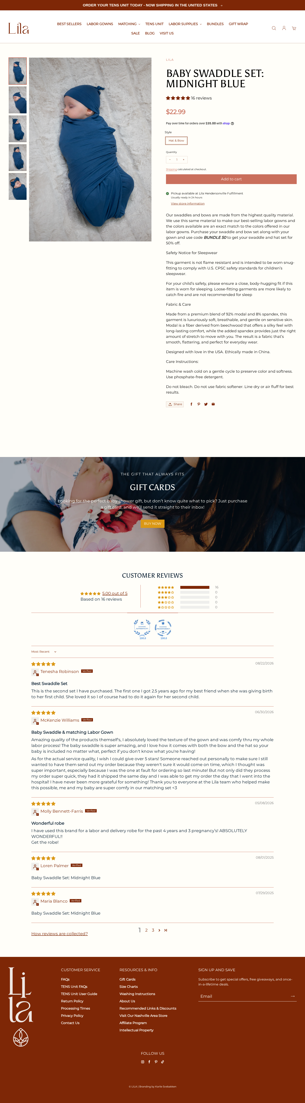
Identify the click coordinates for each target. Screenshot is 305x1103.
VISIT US (167, 33)
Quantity (171, 152)
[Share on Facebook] (191, 404)
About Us (127, 1001)
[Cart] (294, 28)
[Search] (273, 28)
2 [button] (146, 930)
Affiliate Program (133, 1023)
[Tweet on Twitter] (206, 404)
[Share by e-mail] (213, 404)
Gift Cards (127, 979)
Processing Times (75, 1008)
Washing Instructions (137, 994)
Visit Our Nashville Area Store (143, 1016)
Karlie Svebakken (165, 1086)
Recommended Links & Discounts (148, 1008)
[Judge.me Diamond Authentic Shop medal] (142, 628)
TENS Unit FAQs (74, 987)
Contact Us (70, 1023)
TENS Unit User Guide (79, 994)
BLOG (150, 33)
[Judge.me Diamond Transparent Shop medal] (163, 628)
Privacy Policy (72, 1016)
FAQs (65, 979)
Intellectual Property (137, 1030)
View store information (188, 203)
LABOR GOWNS (100, 24)
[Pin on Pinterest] (198, 404)
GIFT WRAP (238, 24)
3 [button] (153, 930)
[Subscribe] (293, 996)
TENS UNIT (154, 24)
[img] (43, 664)
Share (178, 404)
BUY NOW (152, 524)
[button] (178, 98)
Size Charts (129, 987)
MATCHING (127, 24)
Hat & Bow (176, 140)
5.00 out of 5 (114, 593)
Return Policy (72, 1001)
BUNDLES (215, 24)
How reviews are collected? (59, 933)
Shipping (171, 169)
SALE (135, 33)
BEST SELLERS (69, 24)
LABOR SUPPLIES (184, 24)
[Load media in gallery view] (18, 71)
